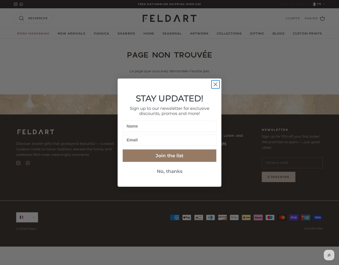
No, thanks (169, 171)
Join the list (169, 155)
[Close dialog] (215, 84)
